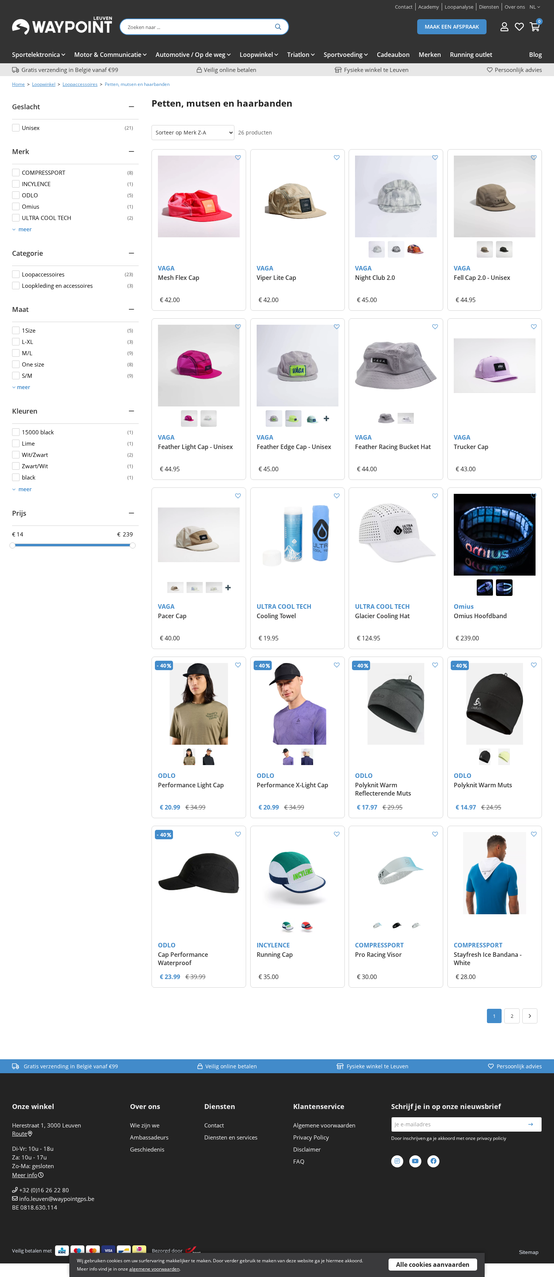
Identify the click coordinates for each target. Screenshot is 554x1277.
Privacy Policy (311, 1137)
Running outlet (471, 54)
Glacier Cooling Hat (382, 616)
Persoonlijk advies (518, 69)
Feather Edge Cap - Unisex (294, 447)
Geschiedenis (147, 1149)
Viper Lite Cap (276, 277)
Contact (214, 1125)
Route (19, 1133)
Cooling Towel (276, 616)
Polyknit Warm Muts (483, 785)
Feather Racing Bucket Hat (393, 447)
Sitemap (529, 1252)
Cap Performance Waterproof (183, 958)
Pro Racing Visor (378, 954)
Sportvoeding (343, 54)
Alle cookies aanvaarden (433, 1264)
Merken (430, 54)
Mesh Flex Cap (178, 277)
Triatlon (298, 54)
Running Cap (275, 954)
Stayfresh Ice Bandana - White (488, 958)
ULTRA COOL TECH (284, 606)
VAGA (166, 268)
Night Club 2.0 (375, 277)
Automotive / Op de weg (190, 54)
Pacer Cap (172, 616)
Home (18, 84)
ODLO (167, 775)
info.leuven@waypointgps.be (56, 1198)
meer (24, 229)
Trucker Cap (471, 447)
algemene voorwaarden (154, 1269)
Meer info (24, 1175)
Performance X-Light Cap (292, 785)
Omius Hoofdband (480, 616)
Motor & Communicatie (107, 54)
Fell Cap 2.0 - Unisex (482, 277)
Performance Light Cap (191, 785)
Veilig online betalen (230, 69)
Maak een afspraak (452, 26)
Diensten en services (230, 1137)
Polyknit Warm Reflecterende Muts (383, 789)
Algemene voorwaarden (324, 1125)
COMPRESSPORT (379, 945)
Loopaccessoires (80, 84)
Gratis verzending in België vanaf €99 (69, 69)
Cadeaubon (393, 54)
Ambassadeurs (149, 1137)
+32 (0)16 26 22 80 (44, 1190)
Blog (535, 54)
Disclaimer (307, 1149)
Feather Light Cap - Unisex (195, 447)
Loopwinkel (256, 54)
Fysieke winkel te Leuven (376, 69)
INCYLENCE (273, 945)
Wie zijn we (144, 1125)
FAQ (299, 1161)
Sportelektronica (36, 54)
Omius (464, 606)
